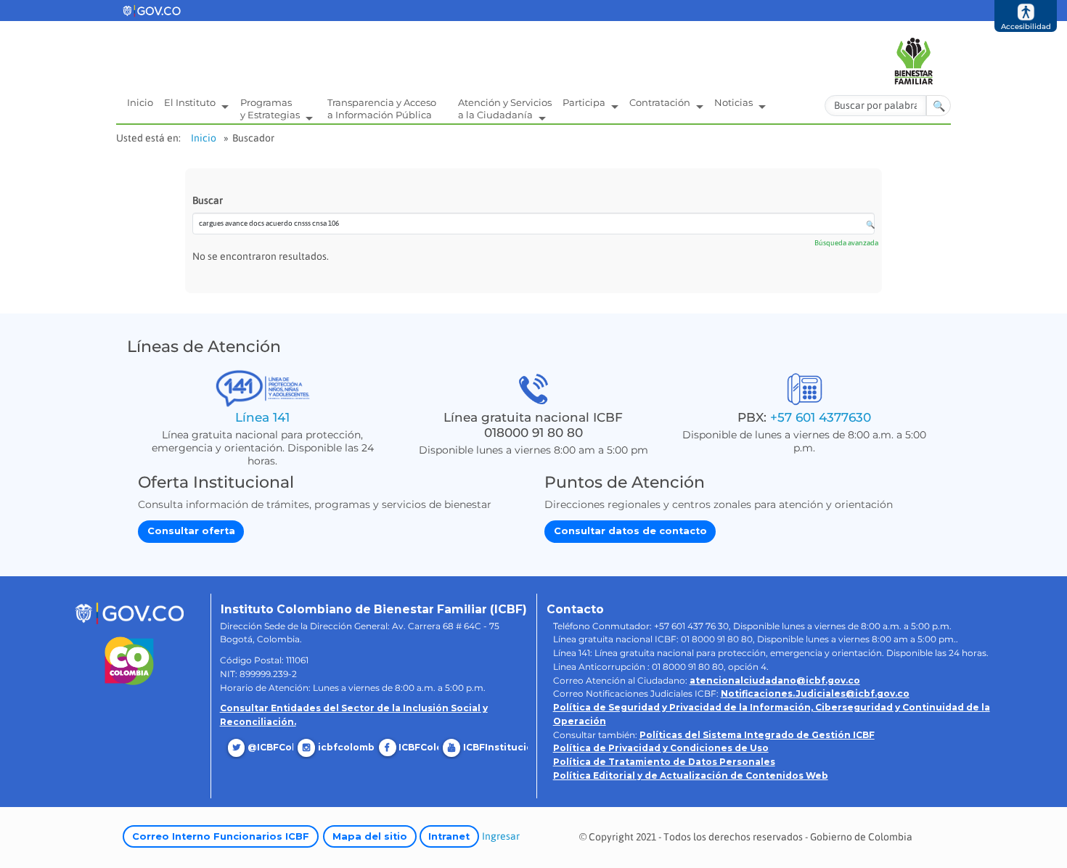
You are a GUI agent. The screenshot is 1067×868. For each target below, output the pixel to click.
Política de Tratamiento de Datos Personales (664, 761)
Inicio (140, 102)
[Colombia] (129, 660)
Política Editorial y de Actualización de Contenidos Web (690, 775)
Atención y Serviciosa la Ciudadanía (505, 108)
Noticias (734, 102)
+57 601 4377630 (820, 417)
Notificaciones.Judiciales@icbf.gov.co (815, 693)
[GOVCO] (129, 612)
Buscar (207, 200)
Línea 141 (262, 417)
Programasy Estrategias (271, 108)
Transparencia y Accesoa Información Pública (381, 108)
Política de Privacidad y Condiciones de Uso (661, 747)
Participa (585, 102)
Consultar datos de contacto (630, 530)
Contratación (660, 102)
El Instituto (191, 102)
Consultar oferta (191, 530)
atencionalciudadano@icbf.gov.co (775, 680)
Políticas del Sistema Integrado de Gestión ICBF (757, 734)
